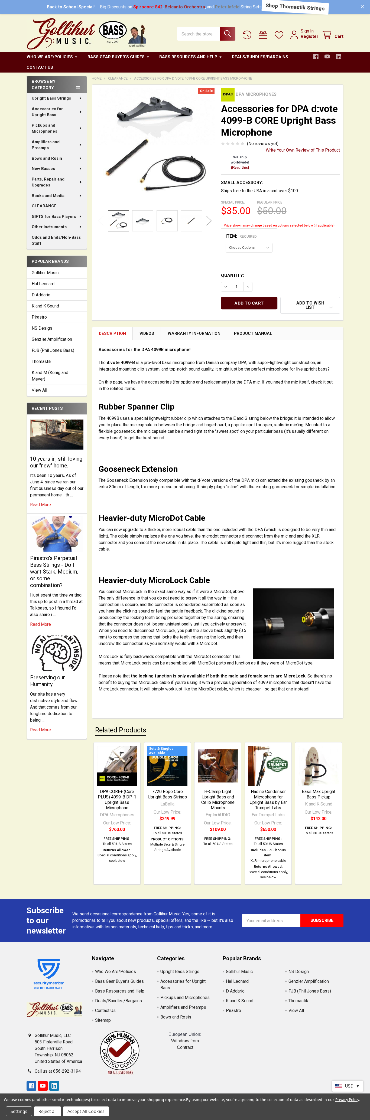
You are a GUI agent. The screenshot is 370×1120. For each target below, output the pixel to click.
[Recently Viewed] (248, 35)
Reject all (47, 1111)
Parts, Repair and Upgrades (48, 182)
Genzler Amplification (52, 339)
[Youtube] (327, 56)
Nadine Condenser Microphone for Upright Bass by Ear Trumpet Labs (268, 799)
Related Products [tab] (120, 730)
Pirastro (39, 317)
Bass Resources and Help (188, 56)
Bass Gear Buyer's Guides (116, 56)
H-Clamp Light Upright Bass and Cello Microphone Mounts (218, 799)
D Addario (41, 294)
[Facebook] (316, 56)
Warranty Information (194, 333)
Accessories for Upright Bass (47, 111)
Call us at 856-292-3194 (58, 1071)
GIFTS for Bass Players (54, 216)
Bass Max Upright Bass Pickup (318, 794)
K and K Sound (45, 306)
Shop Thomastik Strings (295, 6)
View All (39, 390)
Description (112, 333)
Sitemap (103, 1020)
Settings (19, 1111)
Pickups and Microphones (44, 128)
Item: (241, 236)
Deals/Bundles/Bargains (260, 56)
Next (209, 220)
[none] (155, 147)
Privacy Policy (347, 1099)
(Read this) (240, 167)
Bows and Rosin (47, 158)
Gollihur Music (45, 272)
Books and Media (48, 195)
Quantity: (232, 275)
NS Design (42, 328)
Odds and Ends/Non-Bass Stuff (56, 240)
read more (40, 504)
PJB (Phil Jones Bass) (53, 350)
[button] (310, 305)
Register (310, 36)
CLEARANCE (44, 206)
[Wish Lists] (280, 35)
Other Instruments (49, 226)
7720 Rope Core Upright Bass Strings (167, 794)
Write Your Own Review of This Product (303, 150)
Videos (146, 333)
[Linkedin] (338, 56)
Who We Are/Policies (50, 56)
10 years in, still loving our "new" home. (56, 462)
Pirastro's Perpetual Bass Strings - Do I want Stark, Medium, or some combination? (54, 571)
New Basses (43, 168)
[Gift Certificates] (264, 35)
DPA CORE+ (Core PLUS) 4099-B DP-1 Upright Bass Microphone (117, 799)
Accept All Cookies (86, 1111)
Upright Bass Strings (51, 98)
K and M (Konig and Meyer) (50, 376)
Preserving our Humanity (47, 680)
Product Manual (253, 333)
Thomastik (41, 361)
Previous (100, 220)
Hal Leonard (43, 283)
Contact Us (40, 67)
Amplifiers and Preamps (46, 144)
